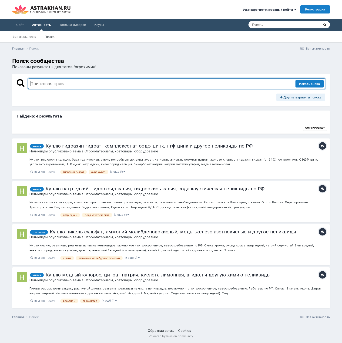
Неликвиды (39, 151)
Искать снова (309, 84)
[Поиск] (325, 24)
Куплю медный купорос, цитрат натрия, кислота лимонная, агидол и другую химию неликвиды (158, 275)
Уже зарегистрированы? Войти (268, 9)
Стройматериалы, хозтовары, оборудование (121, 151)
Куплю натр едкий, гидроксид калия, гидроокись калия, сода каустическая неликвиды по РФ (155, 189)
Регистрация (315, 9)
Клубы (99, 25)
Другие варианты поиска (302, 97)
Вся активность (24, 36)
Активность (41, 25)
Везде (309, 24)
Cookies (184, 331)
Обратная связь (161, 331)
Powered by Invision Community (171, 336)
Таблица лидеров (72, 25)
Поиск (49, 36)
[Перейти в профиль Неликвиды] (22, 148)
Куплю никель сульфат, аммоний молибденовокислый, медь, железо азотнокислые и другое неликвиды (173, 232)
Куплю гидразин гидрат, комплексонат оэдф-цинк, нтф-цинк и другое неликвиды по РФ (149, 146)
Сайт (20, 25)
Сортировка (314, 127)
